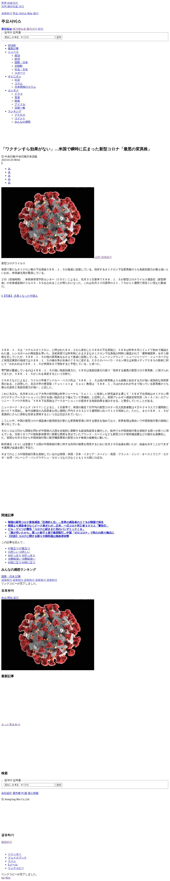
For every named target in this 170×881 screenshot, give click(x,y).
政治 (17, 55)
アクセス (20, 114)
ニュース (13, 52)
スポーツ (20, 72)
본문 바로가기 (9, 2)
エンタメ (13, 90)
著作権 (17, 793)
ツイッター (14, 854)
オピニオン (14, 76)
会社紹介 (6, 793)
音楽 (17, 97)
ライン (12, 861)
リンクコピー (16, 868)
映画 (17, 100)
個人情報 (33, 793)
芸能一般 (20, 107)
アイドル (20, 104)
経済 (17, 59)
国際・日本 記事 (11, 576)
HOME (12, 45)
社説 (17, 79)
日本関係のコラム (25, 86)
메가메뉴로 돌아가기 (25, 28)
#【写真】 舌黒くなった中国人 (19, 295)
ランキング (14, 111)
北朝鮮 (19, 66)
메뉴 (8, 877)
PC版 (24, 793)
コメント (20, 118)
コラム (19, 83)
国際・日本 (21, 62)
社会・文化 (21, 69)
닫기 (40, 28)
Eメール (13, 864)
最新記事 (13, 48)
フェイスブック (17, 857)
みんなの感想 (23, 121)
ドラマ (19, 93)
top (3, 877)
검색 (59, 37)
